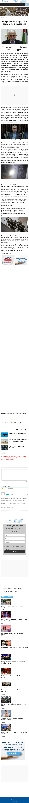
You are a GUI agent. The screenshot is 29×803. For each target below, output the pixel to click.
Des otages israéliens (9, 413)
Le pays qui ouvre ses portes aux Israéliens (12, 607)
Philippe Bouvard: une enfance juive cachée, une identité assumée (14, 620)
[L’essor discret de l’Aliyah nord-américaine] (4, 447)
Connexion (25, 466)
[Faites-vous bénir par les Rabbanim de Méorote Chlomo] (14, 11)
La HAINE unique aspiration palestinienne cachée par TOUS (14, 690)
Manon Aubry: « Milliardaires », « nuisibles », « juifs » (14, 648)
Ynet (10, 253)
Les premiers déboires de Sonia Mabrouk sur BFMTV (13, 634)
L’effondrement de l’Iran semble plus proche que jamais (14, 676)
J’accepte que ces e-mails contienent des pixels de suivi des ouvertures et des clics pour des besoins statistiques (15, 548)
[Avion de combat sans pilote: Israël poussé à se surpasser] (4, 434)
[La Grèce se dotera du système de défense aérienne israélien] (4, 441)
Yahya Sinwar (9, 414)
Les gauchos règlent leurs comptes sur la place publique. (13, 704)
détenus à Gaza (18, 413)
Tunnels (3, 414)
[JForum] (14, 1)
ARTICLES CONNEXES (8, 429)
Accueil (2, 17)
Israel (6, 17)
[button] (14, 551)
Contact (20, 799)
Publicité (16, 799)
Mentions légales (10, 799)
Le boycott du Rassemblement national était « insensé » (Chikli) (13, 662)
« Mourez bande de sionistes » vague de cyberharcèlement (12, 718)
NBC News (24, 413)
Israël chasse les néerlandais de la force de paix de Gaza (14, 733)
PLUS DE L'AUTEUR (21, 429)
